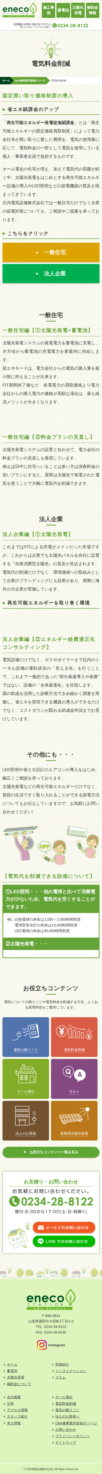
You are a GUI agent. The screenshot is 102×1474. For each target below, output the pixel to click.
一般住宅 (55, 252)
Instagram (56, 1345)
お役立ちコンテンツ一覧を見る (54, 1152)
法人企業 (55, 273)
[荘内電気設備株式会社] (19, 15)
